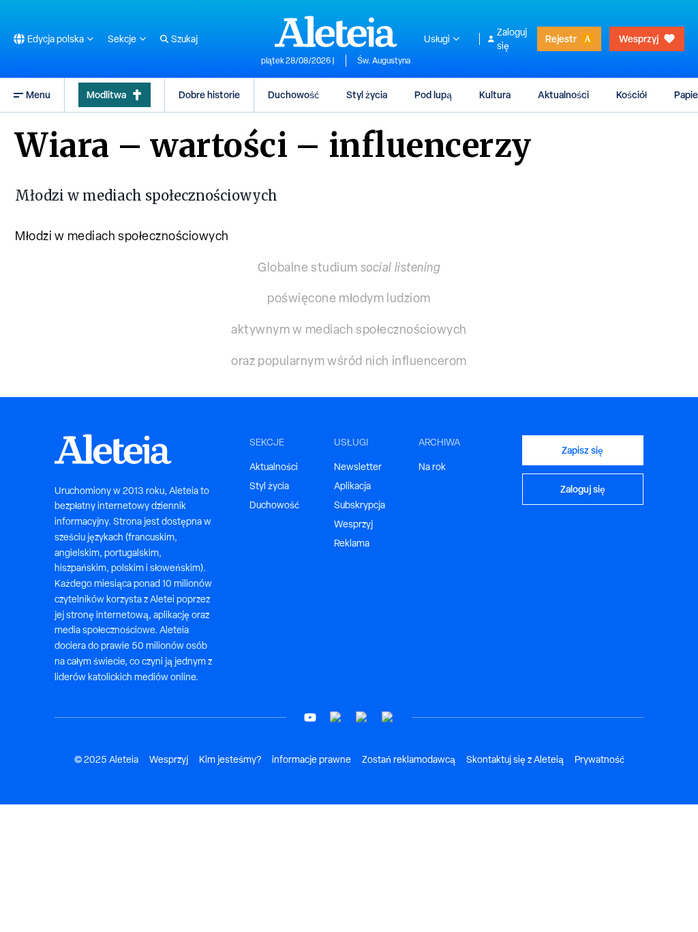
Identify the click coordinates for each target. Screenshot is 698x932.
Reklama (351, 543)
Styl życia (366, 94)
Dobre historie (209, 94)
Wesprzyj (638, 38)
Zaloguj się (512, 39)
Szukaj (184, 39)
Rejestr (561, 38)
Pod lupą (433, 94)
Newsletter (358, 467)
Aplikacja (352, 486)
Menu (38, 94)
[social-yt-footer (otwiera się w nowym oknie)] (310, 717)
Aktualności (563, 94)
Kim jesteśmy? (230, 759)
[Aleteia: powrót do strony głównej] (336, 31)
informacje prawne (311, 759)
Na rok (432, 467)
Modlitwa (106, 94)
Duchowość (293, 94)
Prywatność (599, 759)
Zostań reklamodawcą (408, 759)
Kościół (631, 94)
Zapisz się (582, 449)
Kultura (495, 94)
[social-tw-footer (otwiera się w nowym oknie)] (362, 717)
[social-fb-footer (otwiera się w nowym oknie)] (336, 717)
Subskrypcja (359, 505)
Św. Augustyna (383, 60)
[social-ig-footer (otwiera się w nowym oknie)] (388, 717)
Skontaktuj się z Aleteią (515, 759)
